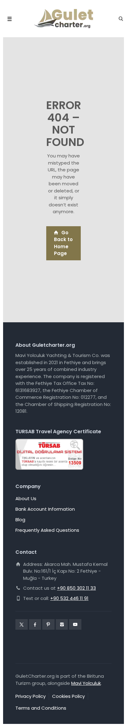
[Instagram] (62, 624)
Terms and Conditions (40, 708)
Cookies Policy (68, 696)
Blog (20, 519)
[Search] (119, 19)
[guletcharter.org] (63, 18)
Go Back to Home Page (63, 243)
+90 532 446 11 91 (69, 598)
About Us (25, 498)
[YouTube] (75, 624)
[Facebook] (35, 624)
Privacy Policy (30, 696)
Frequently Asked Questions (47, 530)
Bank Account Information (45, 509)
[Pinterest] (48, 624)
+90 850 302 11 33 (76, 588)
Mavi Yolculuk (86, 683)
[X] (21, 624)
